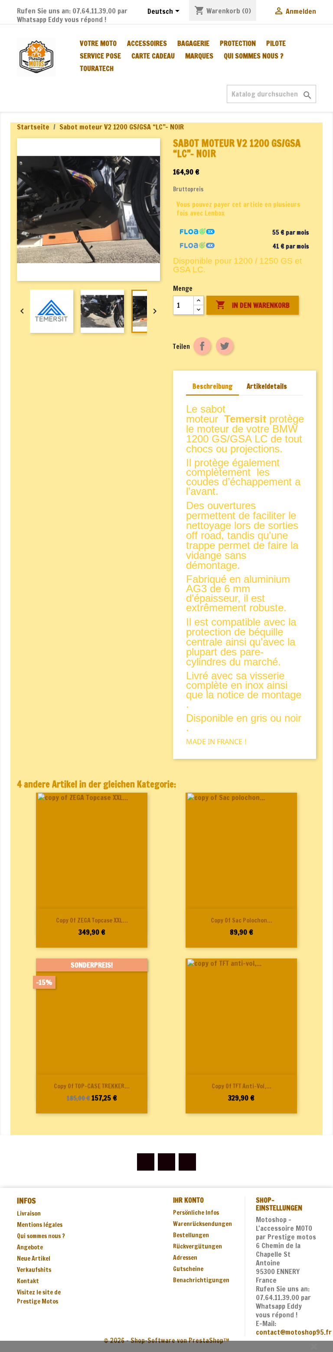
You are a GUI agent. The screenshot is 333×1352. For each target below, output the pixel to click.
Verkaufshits (34, 1269)
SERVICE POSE (100, 56)
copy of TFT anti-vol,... (241, 1086)
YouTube (166, 1162)
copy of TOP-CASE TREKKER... (92, 1086)
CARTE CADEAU (153, 56)
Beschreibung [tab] (212, 386)
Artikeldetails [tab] (267, 386)
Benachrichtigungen (201, 1280)
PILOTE (276, 43)
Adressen (185, 1257)
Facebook (145, 1162)
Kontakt (28, 1281)
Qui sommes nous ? (254, 56)
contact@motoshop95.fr (294, 1332)
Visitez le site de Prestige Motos (39, 1297)
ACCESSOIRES (147, 43)
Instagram (187, 1162)
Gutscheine (188, 1269)
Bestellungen (191, 1235)
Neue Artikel (33, 1258)
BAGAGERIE (193, 43)
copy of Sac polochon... (241, 920)
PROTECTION (238, 43)
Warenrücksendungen (202, 1224)
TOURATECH (97, 68)
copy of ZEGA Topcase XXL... (92, 920)
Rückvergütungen (197, 1246)
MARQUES (199, 56)
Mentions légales (39, 1224)
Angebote (30, 1247)
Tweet (224, 346)
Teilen (202, 346)
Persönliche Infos (196, 1212)
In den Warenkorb (252, 305)
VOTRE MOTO (98, 43)
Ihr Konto (188, 1200)
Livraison (29, 1213)
